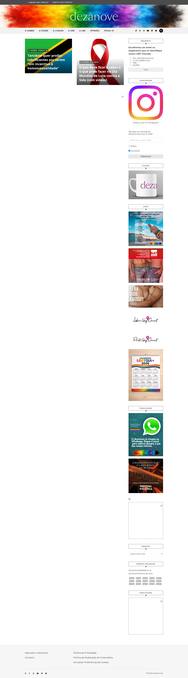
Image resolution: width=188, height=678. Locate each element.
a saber (29, 30)
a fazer (43, 30)
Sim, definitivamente (143, 58)
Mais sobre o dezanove (36, 653)
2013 (152, 578)
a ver (71, 30)
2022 (145, 584)
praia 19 (109, 30)
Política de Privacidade (85, 653)
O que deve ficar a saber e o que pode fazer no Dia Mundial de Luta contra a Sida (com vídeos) (100, 73)
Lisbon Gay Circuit (38, 2)
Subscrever (146, 156)
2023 (152, 584)
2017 (145, 581)
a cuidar (58, 30)
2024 (158, 584)
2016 (138, 581)
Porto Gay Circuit (62, 2)
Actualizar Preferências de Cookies (91, 662)
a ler (82, 30)
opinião (95, 30)
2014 (158, 578)
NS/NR (136, 65)
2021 (138, 584)
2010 (131, 578)
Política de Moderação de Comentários (93, 657)
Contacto (29, 657)
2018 (152, 581)
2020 (131, 584)
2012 (145, 578)
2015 (131, 581)
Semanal (135, 151)
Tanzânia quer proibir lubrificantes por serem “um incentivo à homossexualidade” (46, 61)
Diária (133, 146)
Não (135, 63)
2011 (138, 578)
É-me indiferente (141, 60)
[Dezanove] (94, 16)
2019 (158, 581)
